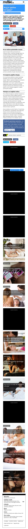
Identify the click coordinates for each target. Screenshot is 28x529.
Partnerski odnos (7, 502)
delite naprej (9, 130)
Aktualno (6, 496)
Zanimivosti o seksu (8, 517)
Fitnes (18, 501)
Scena (5, 512)
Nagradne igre (16, 523)
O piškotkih (6, 525)
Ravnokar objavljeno (15, 170)
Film (22, 513)
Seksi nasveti (11, 5)
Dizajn (13, 505)
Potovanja (6, 505)
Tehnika (10, 505)
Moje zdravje (9, 501)
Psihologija (13, 502)
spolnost (10, 135)
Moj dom (17, 505)
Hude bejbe (14, 517)
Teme (22, 170)
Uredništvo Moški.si (13, 521)
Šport (5, 508)
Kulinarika (18, 502)
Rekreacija (14, 501)
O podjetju (6, 521)
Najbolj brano (6, 170)
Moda (5, 501)
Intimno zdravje (19, 516)
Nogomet (6, 510)
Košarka (9, 510)
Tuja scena (6, 513)
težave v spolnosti (17, 135)
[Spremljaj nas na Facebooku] (22, 501)
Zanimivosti (12, 497)
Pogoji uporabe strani (8, 523)
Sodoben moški (8, 500)
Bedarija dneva (7, 497)
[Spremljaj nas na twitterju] (23, 501)
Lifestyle (6, 504)
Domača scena (11, 513)
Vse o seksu (6, 5)
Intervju (19, 513)
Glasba (16, 513)
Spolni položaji (12, 516)
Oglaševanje (20, 521)
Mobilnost (11, 506)
